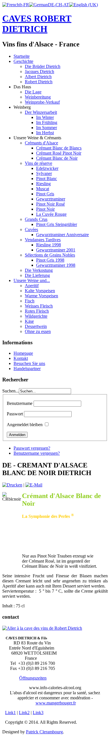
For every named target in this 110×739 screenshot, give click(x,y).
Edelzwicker (47, 168)
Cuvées (31, 229)
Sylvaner (44, 173)
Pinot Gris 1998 (50, 260)
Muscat (42, 188)
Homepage (23, 353)
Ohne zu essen (38, 331)
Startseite (22, 56)
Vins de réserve (38, 163)
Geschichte (23, 61)
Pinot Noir (45, 209)
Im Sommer (46, 127)
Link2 (24, 712)
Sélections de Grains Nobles (50, 255)
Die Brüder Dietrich (42, 66)
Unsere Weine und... (32, 280)
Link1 (10, 712)
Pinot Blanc (46, 178)
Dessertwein (36, 326)
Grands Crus (36, 219)
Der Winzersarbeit (41, 112)
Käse (29, 321)
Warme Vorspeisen (41, 295)
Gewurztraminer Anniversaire (62, 234)
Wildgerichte (36, 316)
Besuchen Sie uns (29, 363)
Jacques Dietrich (39, 71)
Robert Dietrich (38, 81)
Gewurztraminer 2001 (55, 249)
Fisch (29, 300)
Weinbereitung (38, 97)
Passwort (15, 413)
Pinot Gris (45, 193)
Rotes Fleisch (37, 311)
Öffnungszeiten (33, 678)
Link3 (38, 712)
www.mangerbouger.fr (56, 702)
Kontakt (21, 358)
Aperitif (32, 285)
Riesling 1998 (48, 244)
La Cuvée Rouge (51, 214)
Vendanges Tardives (43, 239)
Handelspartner (27, 368)
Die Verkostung (39, 270)
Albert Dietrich (38, 76)
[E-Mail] (33, 484)
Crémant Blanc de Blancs (59, 148)
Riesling (43, 183)
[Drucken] (12, 484)
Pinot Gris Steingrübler (56, 224)
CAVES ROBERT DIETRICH (36, 23)
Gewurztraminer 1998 (55, 265)
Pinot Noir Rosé (50, 204)
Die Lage (33, 91)
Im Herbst (45, 132)
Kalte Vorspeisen (40, 290)
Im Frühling (46, 122)
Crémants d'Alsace (41, 142)
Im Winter (45, 117)
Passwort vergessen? (32, 448)
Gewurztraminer (50, 199)
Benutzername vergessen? (37, 453)
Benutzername (19, 403)
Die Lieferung (37, 275)
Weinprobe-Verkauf (42, 102)
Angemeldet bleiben (25, 424)
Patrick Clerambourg (44, 731)
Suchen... (10, 390)
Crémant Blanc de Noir (57, 158)
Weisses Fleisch (39, 306)
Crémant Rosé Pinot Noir (58, 153)
